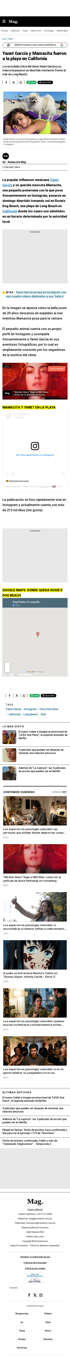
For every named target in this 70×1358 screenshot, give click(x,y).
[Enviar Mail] (4, 162)
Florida (5, 31)
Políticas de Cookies (35, 1268)
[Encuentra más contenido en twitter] (13, 82)
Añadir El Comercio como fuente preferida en (35, 45)
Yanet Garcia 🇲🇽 (47, 486)
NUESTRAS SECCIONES (35, 1306)
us (22, 1322)
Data (48, 1322)
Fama (22, 1330)
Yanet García (13, 709)
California (15, 31)
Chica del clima (49, 709)
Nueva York (36, 31)
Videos (48, 1313)
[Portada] (35, 1207)
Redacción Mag (17, 162)
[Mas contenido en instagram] (41, 1295)
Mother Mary (62, 31)
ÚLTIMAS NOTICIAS (17, 1092)
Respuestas (21, 1313)
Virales (22, 1339)
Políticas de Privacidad (35, 1262)
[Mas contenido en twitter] (35, 1295)
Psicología (49, 31)
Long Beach (30, 714)
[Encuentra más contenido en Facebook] (6, 82)
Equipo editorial (35, 1209)
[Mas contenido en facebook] (29, 1295)
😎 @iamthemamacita (17, 481)
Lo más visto (13, 726)
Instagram (30, 709)
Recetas (48, 1339)
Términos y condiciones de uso (35, 1257)
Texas (25, 31)
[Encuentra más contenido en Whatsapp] (20, 82)
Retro (48, 1330)
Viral (43, 714)
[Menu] (5, 21)
